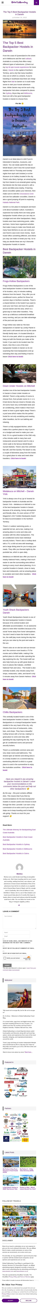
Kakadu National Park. (11, 202)
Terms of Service (25, 1277)
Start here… (28, 1052)
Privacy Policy (13, 1277)
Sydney (8, 93)
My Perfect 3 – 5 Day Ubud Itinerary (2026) (27, 1169)
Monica (19, 874)
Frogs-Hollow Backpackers (16, 281)
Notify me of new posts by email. (15, 953)
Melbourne (28, 93)
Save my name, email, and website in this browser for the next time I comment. (17, 941)
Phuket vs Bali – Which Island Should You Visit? (28, 1188)
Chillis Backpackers (12, 712)
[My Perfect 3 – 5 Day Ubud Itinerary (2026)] (28, 1161)
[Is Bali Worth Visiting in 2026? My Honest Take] (11, 1180)
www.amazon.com (7, 1271)
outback (28, 59)
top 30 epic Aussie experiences (17, 67)
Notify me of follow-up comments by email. (18, 948)
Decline (28, 1300)
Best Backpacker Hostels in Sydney (16, 844)
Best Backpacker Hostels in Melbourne (17, 849)
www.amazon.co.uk (22, 1271)
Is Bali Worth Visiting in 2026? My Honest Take (10, 1188)
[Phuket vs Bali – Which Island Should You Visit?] (28, 1180)
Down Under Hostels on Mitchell (19, 386)
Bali (13, 82)
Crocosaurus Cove (26, 194)
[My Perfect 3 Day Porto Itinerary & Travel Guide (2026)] (11, 1161)
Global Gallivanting (19, 2)
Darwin (11, 70)
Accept (10, 1300)
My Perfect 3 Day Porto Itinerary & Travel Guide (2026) (10, 1170)
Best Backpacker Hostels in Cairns (16, 853)
